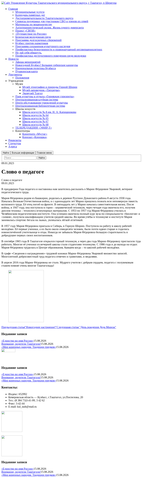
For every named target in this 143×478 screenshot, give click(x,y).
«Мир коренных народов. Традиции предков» (28, 347)
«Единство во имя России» (17, 340)
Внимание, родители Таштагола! (21, 343)
